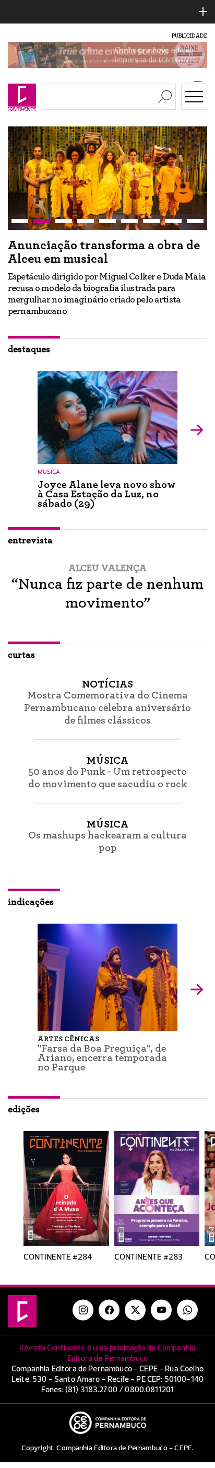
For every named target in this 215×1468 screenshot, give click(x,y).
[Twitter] (135, 1309)
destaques (29, 349)
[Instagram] (83, 1309)
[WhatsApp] (187, 1309)
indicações (31, 902)
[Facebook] (109, 1309)
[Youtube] (161, 1309)
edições (24, 1109)
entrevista (30, 540)
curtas (21, 655)
